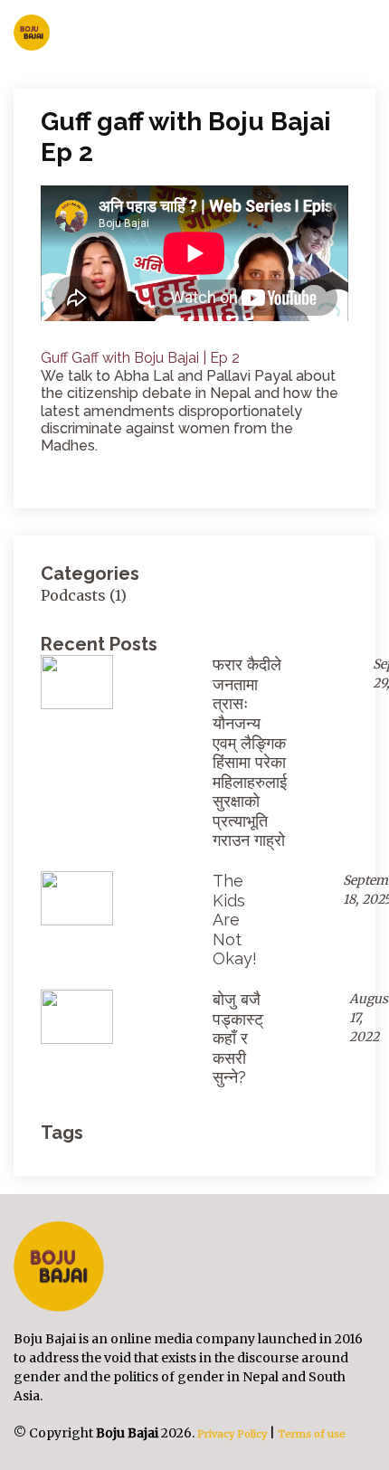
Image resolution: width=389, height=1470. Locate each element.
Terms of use (312, 1433)
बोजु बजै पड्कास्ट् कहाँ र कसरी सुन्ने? (238, 1038)
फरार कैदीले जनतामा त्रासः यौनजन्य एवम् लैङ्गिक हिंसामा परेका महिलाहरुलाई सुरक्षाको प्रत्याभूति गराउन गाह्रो (250, 752)
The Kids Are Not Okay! (235, 919)
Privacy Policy (230, 1433)
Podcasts (73, 595)
